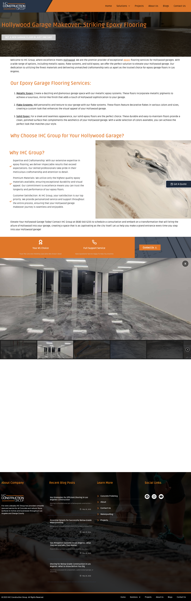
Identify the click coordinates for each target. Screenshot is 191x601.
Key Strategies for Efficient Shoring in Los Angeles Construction (69, 498)
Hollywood (69, 59)
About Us (153, 5)
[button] (185, 264)
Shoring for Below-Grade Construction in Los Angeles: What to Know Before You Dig (70, 565)
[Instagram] (154, 496)
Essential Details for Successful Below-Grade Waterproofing (71, 521)
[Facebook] (147, 496)
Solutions (122, 5)
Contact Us (180, 5)
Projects (139, 5)
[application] (128, 6)
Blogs (166, 5)
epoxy (127, 59)
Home (108, 5)
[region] (95, 308)
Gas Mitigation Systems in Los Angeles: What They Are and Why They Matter (70, 544)
